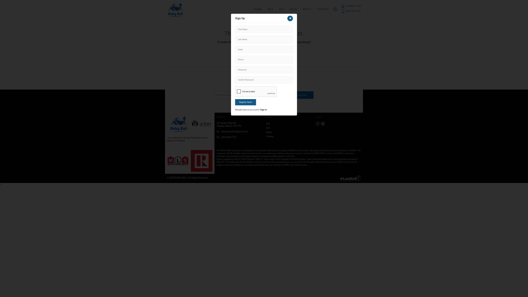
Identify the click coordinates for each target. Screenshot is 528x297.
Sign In (263, 109)
